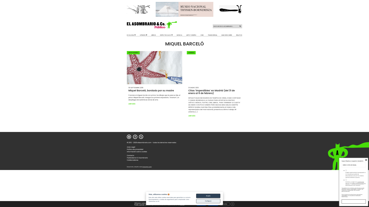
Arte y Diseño (191, 35)
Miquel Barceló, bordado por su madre (151, 90)
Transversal (212, 35)
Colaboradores (132, 160)
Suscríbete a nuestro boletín (352, 161)
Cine (202, 35)
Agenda (191, 53)
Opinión (142, 35)
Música (179, 35)
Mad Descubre (226, 35)
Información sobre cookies (137, 152)
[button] (152, 24)
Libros (153, 35)
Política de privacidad (135, 149)
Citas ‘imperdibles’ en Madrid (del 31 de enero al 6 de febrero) (211, 92)
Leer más (131, 104)
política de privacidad (358, 183)
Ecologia (130, 35)
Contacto (130, 155)
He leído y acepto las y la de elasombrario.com (355, 183)
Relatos (239, 35)
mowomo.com (147, 167)
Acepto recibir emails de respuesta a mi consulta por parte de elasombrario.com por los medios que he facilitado (355, 175)
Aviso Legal (131, 147)
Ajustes (225, 204)
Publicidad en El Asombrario (137, 158)
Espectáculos (165, 35)
